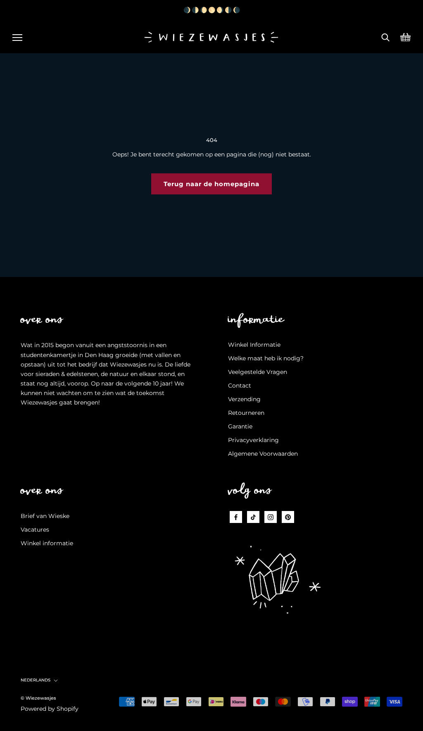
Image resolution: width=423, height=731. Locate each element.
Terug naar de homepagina (211, 184)
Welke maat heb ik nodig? (266, 358)
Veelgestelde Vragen (257, 372)
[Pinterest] (288, 517)
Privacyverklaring (253, 440)
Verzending (244, 399)
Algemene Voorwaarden (263, 453)
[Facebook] (236, 517)
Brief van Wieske (45, 516)
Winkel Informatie (254, 344)
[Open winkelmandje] (405, 36)
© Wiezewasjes (38, 698)
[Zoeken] (385, 36)
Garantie (240, 426)
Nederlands (35, 680)
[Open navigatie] (17, 36)
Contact (239, 385)
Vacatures (35, 529)
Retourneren (246, 412)
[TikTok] (253, 517)
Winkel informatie (47, 543)
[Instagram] (270, 517)
